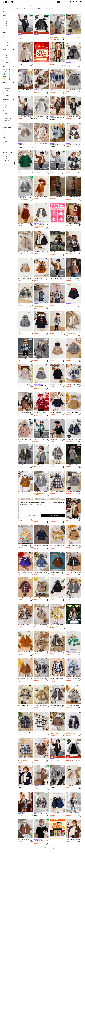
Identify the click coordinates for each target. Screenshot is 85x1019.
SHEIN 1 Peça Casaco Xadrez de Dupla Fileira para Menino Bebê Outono (57, 545)
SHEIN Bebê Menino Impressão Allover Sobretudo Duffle (25, 545)
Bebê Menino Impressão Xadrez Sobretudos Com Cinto (57, 651)
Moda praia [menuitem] (44, 5)
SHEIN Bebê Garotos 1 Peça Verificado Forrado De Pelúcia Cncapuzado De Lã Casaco (41, 358)
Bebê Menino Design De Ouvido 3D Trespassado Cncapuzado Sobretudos (74, 412)
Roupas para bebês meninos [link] (16, 8)
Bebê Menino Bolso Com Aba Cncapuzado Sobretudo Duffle (57, 358)
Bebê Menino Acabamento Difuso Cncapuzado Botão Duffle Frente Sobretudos (25, 518)
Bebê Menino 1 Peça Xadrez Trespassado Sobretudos (41, 732)
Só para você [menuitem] (12, 5)
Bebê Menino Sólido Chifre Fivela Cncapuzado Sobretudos (41, 651)
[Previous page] (52, 847)
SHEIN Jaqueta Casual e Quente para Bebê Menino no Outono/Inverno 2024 (41, 196)
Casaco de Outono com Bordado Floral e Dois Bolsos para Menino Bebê (41, 624)
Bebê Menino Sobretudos (25, 331)
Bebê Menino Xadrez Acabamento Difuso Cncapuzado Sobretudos (25, 705)
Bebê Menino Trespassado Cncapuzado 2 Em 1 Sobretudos (25, 278)
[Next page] (55, 847)
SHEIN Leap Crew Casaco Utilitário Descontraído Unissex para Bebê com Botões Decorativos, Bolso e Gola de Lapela (41, 464)
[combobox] (24, 12)
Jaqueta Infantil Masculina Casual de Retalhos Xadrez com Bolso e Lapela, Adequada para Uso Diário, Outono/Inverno (25, 358)
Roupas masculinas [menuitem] (61, 5)
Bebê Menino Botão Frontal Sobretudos (25, 171)
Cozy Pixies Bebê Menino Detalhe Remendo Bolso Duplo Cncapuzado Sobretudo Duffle (41, 385)
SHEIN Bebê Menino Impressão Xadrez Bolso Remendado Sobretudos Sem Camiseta (25, 464)
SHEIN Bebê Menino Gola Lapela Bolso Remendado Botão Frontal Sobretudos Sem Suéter (74, 597)
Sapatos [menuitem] (50, 5)
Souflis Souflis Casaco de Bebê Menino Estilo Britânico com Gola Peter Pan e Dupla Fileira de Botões (57, 144)
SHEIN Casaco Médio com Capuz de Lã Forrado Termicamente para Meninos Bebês (41, 412)
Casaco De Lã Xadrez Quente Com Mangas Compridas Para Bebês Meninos (74, 732)
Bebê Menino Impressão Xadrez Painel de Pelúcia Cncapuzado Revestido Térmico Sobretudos (41, 572)
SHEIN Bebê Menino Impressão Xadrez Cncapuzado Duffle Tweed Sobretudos (57, 491)
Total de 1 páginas (46, 847)
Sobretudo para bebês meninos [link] (46, 8)
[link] (73, 2)
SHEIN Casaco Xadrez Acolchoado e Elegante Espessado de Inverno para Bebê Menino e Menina (74, 439)
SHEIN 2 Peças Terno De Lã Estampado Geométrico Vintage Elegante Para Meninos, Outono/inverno (25, 491)
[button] (78, 2)
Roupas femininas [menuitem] (37, 5)
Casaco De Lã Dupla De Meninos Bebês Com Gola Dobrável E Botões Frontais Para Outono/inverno (41, 678)
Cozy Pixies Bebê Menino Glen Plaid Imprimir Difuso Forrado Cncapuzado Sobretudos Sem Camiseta (41, 224)
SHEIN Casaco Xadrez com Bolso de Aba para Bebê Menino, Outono (57, 624)
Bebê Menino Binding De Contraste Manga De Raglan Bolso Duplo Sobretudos (41, 705)
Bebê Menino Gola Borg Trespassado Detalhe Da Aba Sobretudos (57, 412)
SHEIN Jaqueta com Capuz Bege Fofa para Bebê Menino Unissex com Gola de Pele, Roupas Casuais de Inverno (74, 331)
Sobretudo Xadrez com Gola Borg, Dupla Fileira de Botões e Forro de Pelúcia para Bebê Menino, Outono (25, 758)
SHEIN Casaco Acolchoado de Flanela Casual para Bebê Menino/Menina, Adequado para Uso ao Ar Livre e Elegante (74, 491)
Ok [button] (14, 163)
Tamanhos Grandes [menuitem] (78, 5)
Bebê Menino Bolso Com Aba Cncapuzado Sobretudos (25, 251)
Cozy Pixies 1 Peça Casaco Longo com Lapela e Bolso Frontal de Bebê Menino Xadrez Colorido (74, 652)
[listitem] (25, 27)
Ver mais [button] (7, 28)
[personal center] (71, 2)
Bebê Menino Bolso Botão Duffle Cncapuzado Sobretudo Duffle (57, 572)
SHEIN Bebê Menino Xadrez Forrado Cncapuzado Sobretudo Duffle (25, 439)
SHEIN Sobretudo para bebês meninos (73, 839)
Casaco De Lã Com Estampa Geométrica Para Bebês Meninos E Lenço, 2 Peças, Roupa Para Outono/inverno (74, 678)
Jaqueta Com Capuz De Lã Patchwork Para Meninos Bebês (57, 597)
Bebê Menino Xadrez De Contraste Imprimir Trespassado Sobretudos (57, 732)
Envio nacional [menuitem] (24, 5)
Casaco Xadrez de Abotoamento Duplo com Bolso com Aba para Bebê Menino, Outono (74, 705)
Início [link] (4, 8)
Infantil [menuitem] (54, 5)
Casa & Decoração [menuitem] (69, 5)
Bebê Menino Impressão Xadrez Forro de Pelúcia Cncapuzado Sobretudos (41, 597)
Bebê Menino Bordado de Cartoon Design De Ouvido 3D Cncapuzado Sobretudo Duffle (41, 278)
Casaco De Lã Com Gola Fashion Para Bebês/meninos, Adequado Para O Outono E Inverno (74, 358)
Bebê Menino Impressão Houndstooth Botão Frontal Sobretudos (57, 303)
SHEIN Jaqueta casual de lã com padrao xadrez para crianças (57, 196)
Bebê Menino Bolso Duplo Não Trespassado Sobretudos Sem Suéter (25, 678)
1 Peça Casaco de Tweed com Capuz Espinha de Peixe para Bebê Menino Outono (57, 705)
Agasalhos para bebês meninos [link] (31, 8)
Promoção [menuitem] (31, 5)
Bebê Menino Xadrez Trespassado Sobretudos (74, 545)
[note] (25, 32)
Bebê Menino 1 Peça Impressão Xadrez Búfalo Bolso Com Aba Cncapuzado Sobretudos (57, 678)
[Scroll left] (79, 5)
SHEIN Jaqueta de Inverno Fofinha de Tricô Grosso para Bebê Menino (74, 196)
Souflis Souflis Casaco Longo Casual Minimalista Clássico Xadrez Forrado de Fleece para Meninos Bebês (57, 117)
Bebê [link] (8, 8)
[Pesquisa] (58, 2)
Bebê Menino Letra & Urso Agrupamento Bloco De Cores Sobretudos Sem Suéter (41, 143)
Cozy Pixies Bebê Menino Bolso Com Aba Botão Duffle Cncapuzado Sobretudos (74, 305)
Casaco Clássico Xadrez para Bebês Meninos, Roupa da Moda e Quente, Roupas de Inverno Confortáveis (25, 303)
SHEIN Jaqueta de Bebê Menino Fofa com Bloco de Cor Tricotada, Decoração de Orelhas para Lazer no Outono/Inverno (74, 223)
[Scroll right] (81, 5)
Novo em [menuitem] (18, 5)
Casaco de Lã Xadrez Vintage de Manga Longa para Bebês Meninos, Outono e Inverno (74, 572)
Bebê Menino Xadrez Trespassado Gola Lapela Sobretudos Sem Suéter (41, 758)
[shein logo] (8, 1)
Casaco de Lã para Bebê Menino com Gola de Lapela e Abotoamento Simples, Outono (25, 651)
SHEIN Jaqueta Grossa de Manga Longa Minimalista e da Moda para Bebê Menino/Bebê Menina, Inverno (74, 464)
